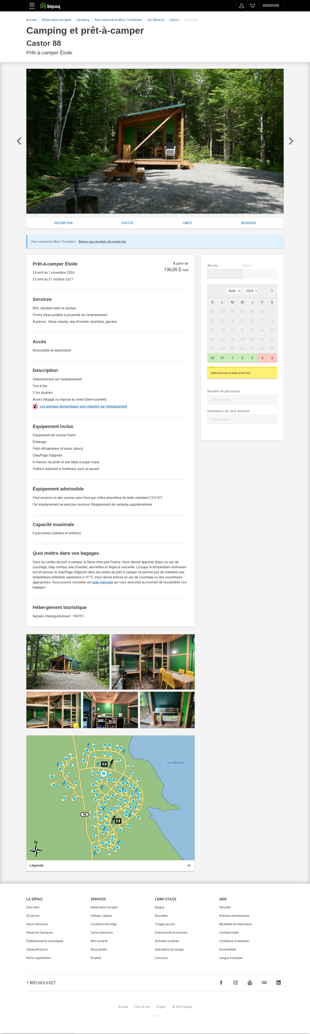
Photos (127, 223)
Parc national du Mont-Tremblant (118, 20)
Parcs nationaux (37, 924)
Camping (83, 20)
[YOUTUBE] (250, 982)
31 (222, 358)
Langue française (231, 958)
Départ (247, 266)
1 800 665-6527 (40, 982)
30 (212, 358)
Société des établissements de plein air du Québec (50, 6)
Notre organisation (38, 958)
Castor (174, 20)
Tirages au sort (165, 924)
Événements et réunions (171, 932)
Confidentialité (229, 932)
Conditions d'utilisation (234, 941)
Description (63, 223)
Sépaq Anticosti (36, 949)
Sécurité (224, 907)
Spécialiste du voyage (169, 949)
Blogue (159, 907)
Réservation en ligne (56, 20)
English (161, 1006)
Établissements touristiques (44, 941)
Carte (187, 223)
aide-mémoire (102, 582)
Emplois (96, 958)
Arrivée (212, 266)
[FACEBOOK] (221, 982)
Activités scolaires (167, 941)
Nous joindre (99, 949)
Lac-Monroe (155, 20)
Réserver (271, 6)
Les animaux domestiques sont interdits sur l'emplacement (83, 406)
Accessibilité (227, 949)
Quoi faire (32, 907)
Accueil (31, 20)
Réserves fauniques (39, 932)
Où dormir (33, 915)
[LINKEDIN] (279, 982)
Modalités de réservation (235, 924)
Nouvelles (161, 915)
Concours (161, 958)
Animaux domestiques (234, 915)
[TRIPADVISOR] (264, 982)
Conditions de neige (104, 924)
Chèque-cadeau (101, 915)
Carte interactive (102, 932)
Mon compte (99, 941)
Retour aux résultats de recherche (102, 241)
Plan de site (142, 1006)
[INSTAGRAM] (235, 982)
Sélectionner (220, 400)
